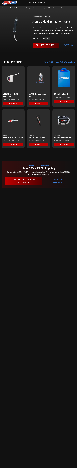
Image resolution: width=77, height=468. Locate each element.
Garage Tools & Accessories (35, 8)
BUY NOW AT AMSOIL (46, 45)
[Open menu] (73, 3)
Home (3, 8)
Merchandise (20, 8)
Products (10, 8)
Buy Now (12, 103)
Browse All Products (58, 181)
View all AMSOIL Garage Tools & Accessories (58, 62)
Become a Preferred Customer (24, 181)
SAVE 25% (68, 45)
